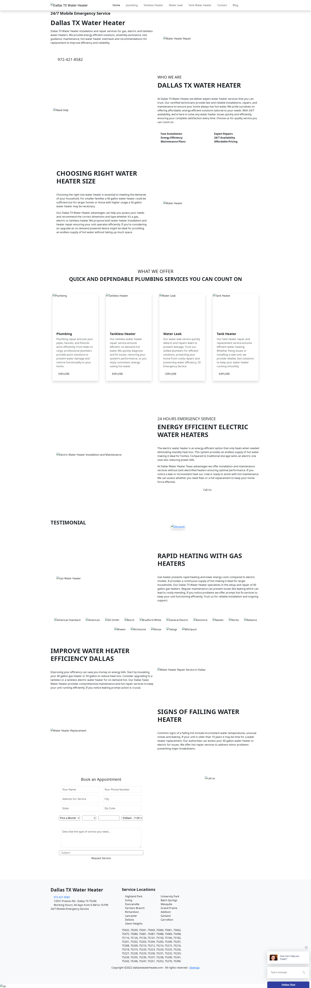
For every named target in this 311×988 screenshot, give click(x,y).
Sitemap (195, 967)
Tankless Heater (153, 5)
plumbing (132, 5)
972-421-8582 (70, 59)
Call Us (207, 490)
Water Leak (176, 5)
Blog (235, 5)
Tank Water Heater (200, 5)
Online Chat (288, 984)
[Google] (157, 973)
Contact (222, 5)
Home (116, 5)
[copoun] (178, 526)
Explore (63, 374)
